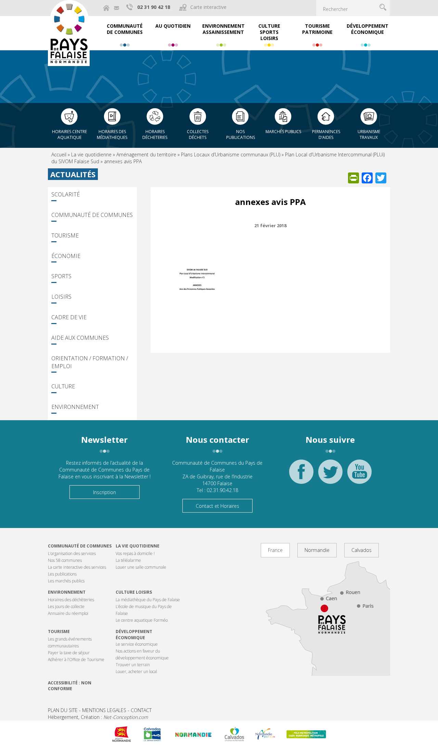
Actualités (72, 174)
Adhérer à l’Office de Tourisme (76, 659)
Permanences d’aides (326, 134)
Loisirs (61, 296)
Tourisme (65, 235)
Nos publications (240, 134)
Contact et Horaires (217, 506)
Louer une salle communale (141, 567)
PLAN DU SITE (63, 710)
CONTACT (141, 710)
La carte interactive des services (77, 567)
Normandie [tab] (317, 550)
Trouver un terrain (133, 665)
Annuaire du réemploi (68, 613)
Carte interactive (208, 7)
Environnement (75, 407)
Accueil (58, 154)
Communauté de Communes (92, 215)
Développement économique (134, 634)
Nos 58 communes (65, 560)
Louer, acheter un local (136, 671)
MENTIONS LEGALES (104, 710)
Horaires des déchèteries (71, 600)
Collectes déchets (197, 134)
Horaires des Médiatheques (112, 134)
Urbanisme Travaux (369, 134)
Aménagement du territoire (146, 154)
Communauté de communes (80, 546)
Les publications (62, 574)
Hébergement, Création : (98, 717)
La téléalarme (128, 560)
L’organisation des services (72, 553)
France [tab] (275, 550)
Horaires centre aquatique (69, 134)
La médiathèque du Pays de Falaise (148, 600)
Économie (65, 256)
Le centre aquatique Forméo (142, 620)
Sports (61, 276)
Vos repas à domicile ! (135, 553)
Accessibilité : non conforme (69, 686)
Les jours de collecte (66, 606)
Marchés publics (283, 131)
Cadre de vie (69, 317)
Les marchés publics (66, 581)
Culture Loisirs (134, 592)
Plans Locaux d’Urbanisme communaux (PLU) (230, 154)
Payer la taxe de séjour (69, 653)
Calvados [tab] (361, 550)
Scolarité (65, 194)
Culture (63, 386)
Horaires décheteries (154, 134)
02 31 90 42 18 (153, 7)
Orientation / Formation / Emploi (89, 362)
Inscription (104, 492)
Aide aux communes (80, 337)
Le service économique (137, 644)
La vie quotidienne (91, 154)
